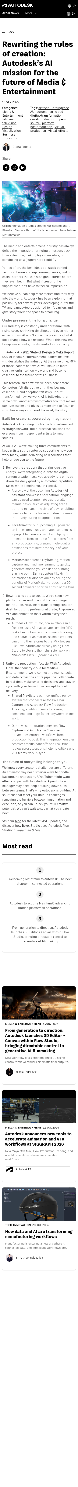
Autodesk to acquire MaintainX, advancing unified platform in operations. (40, 905)
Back (11, 32)
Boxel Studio (31, 825)
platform (48, 123)
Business (8, 134)
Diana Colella (21, 147)
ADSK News (10, 13)
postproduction (41, 127)
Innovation (10, 138)
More (28, 13)
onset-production (43, 119)
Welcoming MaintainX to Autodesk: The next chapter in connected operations (40, 881)
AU (32, 112)
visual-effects (58, 131)
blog (18, 821)
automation (45, 112)
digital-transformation (46, 115)
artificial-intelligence (53, 108)
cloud (59, 112)
